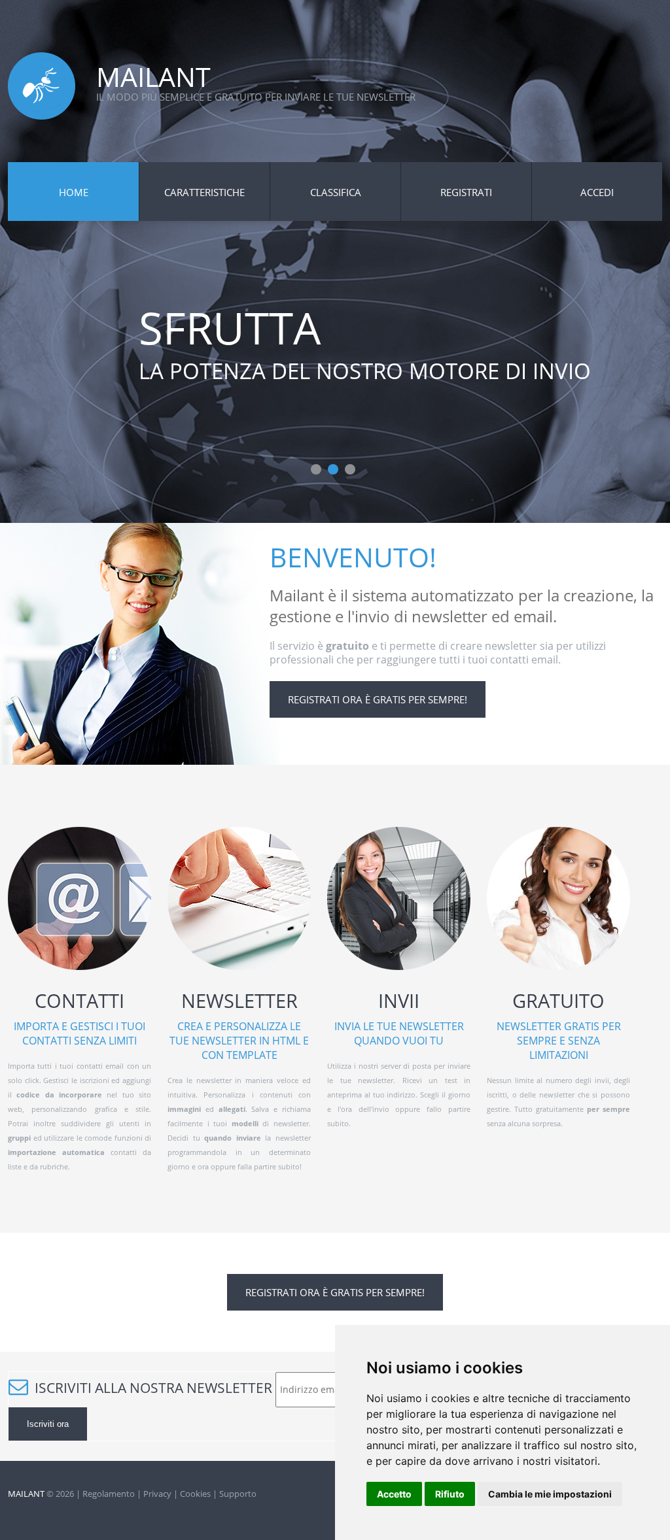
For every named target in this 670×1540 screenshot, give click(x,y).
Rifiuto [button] (450, 1493)
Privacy (157, 1493)
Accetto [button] (394, 1493)
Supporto (237, 1493)
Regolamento (108, 1493)
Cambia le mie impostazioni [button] (550, 1493)
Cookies (195, 1493)
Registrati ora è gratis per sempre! (377, 699)
